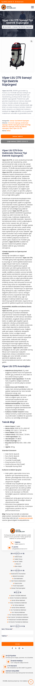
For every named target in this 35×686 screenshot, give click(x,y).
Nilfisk (9, 131)
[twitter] (15, 648)
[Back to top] (30, 681)
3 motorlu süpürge (14, 123)
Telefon (5, 636)
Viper (11, 128)
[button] (31, 41)
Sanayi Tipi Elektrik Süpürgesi (22, 27)
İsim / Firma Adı (7, 629)
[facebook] (12, 648)
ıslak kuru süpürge (8, 127)
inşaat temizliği (25, 125)
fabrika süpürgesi (14, 125)
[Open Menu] (32, 7)
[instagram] (19, 648)
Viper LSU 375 (17, 128)
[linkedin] (22, 648)
